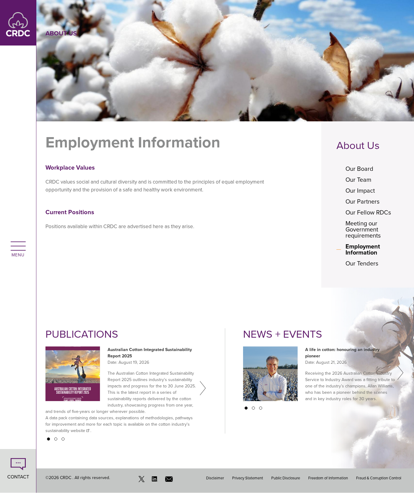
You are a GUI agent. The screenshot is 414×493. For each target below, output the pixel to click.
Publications (81, 334)
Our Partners (362, 201)
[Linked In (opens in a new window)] (156, 480)
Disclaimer (215, 478)
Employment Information (363, 249)
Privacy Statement (247, 478)
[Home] (18, 22)
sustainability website (65, 430)
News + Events (282, 334)
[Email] (169, 480)
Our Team (358, 179)
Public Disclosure (285, 478)
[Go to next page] (203, 388)
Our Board (359, 168)
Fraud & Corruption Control (378, 478)
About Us (357, 145)
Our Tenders (362, 263)
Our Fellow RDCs (368, 212)
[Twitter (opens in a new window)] (143, 480)
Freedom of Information (328, 478)
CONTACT (18, 476)
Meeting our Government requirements (363, 229)
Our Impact (360, 190)
